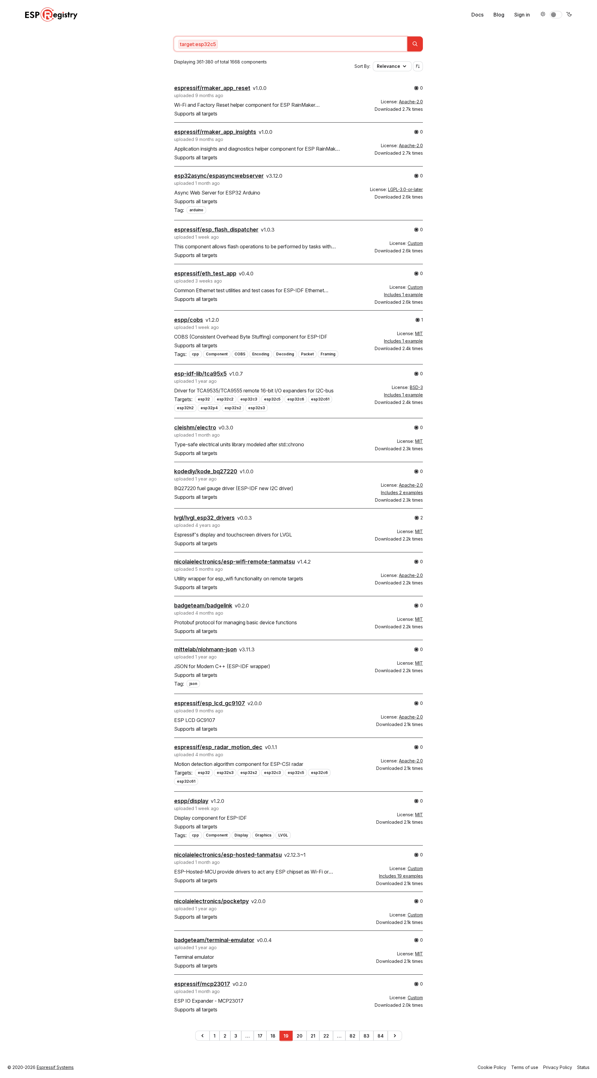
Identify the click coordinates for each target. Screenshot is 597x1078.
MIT (419, 333)
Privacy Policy (557, 1067)
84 (380, 1035)
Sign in (522, 15)
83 (366, 1035)
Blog (498, 15)
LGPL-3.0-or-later (405, 189)
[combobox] (290, 43)
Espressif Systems (55, 1067)
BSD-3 (416, 387)
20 (300, 1035)
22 (326, 1035)
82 (352, 1035)
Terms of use (524, 1067)
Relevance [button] (388, 66)
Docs (477, 15)
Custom (415, 243)
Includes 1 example (403, 294)
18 (273, 1035)
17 (260, 1035)
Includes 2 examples (402, 492)
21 (313, 1035)
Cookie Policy (492, 1067)
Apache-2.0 (411, 101)
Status (583, 1067)
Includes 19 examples (401, 876)
